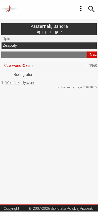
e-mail (38, 32)
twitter (56, 32)
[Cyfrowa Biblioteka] (9, 9)
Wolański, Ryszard (20, 82)
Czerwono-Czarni (18, 65)
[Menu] (81, 8)
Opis (6, 38)
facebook (45, 32)
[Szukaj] (91, 9)
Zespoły (10, 45)
